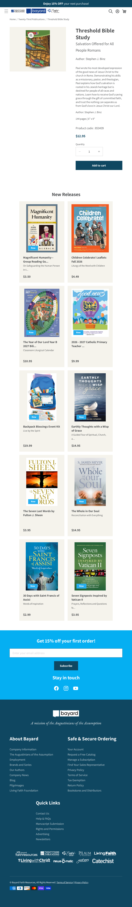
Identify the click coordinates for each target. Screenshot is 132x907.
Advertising (42, 834)
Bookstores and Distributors (84, 790)
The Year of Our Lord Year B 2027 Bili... (40, 344)
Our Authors (17, 770)
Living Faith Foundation (24, 790)
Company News (19, 775)
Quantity (80, 144)
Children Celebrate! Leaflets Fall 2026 (88, 260)
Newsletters (43, 839)
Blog (12, 780)
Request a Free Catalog (81, 754)
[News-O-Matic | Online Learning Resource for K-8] (63, 861)
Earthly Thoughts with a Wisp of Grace (90, 429)
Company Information (23, 749)
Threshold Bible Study (58, 19)
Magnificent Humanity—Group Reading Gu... (38, 260)
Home (13, 19)
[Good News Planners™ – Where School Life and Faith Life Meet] (82, 861)
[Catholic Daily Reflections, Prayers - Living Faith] (105, 854)
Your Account (76, 749)
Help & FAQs (43, 818)
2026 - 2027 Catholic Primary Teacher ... (89, 344)
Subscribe (66, 666)
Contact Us (42, 813)
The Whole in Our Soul (85, 511)
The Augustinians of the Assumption (31, 754)
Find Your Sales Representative (86, 765)
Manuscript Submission (50, 824)
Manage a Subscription (81, 759)
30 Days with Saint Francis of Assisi (41, 598)
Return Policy (76, 785)
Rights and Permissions (50, 829)
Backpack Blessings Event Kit (41, 427)
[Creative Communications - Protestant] (68, 854)
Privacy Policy (76, 770)
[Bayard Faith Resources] (26, 854)
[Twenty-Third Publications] (49, 854)
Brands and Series (20, 765)
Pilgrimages (17, 785)
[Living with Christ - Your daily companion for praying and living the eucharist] (34, 861)
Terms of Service (78, 775)
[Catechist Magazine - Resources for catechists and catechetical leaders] (103, 861)
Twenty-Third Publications (31, 19)
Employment (17, 759)
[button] (6, 11)
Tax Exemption (76, 780)
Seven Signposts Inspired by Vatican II (89, 598)
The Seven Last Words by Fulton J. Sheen (38, 513)
